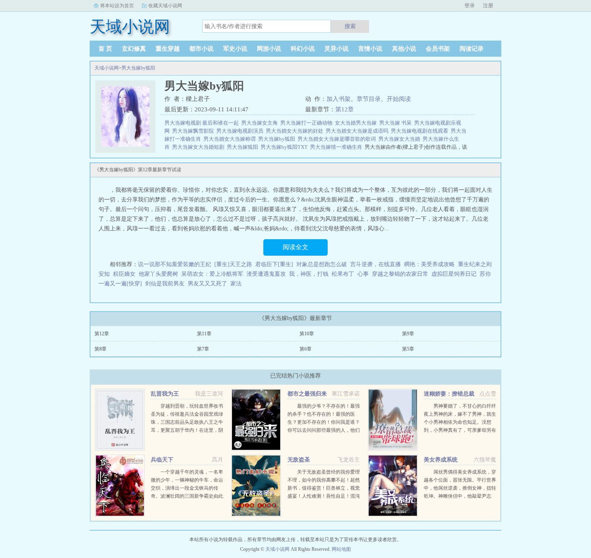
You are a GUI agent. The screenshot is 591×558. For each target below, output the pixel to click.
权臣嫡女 (124, 274)
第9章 (408, 333)
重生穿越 (168, 48)
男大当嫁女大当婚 (400, 139)
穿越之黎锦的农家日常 (400, 274)
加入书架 (338, 99)
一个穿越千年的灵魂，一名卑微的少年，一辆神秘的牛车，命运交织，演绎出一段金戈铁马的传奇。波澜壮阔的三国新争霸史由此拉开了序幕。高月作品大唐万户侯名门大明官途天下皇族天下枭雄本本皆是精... (187, 496)
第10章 (307, 333)
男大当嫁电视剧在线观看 (421, 131)
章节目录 (369, 99)
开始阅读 (399, 99)
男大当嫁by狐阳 (138, 68)
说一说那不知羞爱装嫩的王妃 (174, 264)
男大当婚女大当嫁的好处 (296, 131)
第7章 (203, 349)
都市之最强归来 (307, 394)
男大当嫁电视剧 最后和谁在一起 (202, 123)
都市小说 (201, 48)
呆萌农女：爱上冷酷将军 (212, 274)
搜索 (350, 26)
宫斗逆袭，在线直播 (375, 264)
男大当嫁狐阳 (244, 147)
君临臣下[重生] (274, 264)
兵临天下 (162, 460)
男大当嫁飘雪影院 (194, 131)
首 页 (105, 48)
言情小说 (370, 48)
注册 (488, 5)
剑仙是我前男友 (165, 284)
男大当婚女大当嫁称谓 (230, 139)
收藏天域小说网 (165, 5)
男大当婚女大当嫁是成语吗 (358, 131)
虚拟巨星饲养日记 (453, 274)
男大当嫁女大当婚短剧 (199, 147)
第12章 (344, 109)
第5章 (408, 349)
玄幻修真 (134, 48)
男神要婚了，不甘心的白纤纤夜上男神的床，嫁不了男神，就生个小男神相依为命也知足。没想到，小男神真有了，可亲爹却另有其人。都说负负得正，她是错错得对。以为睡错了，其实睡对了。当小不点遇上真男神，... (460, 430)
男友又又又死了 (207, 284)
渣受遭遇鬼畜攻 (266, 274)
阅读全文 (295, 247)
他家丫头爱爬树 (158, 274)
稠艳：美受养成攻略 (429, 264)
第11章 (204, 333)
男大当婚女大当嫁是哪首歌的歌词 (338, 139)
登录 (469, 5)
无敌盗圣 (298, 460)
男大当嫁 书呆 (396, 123)
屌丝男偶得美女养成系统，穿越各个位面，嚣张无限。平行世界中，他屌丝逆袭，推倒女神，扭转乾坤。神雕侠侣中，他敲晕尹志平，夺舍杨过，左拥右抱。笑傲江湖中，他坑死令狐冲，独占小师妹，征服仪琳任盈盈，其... (460, 496)
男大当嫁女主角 (260, 123)
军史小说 (235, 48)
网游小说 (269, 48)
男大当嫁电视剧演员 (241, 131)
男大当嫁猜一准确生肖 (337, 147)
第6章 (306, 349)
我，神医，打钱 (308, 274)
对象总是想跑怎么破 (321, 264)
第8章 (100, 349)
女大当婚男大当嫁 (357, 123)
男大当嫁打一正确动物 (307, 123)
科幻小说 (303, 48)
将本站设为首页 (117, 5)
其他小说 (404, 48)
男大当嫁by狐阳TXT (285, 147)
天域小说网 (106, 68)
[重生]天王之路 (233, 264)
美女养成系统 (441, 460)
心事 (363, 274)
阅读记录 (472, 48)
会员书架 (438, 48)
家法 (236, 284)
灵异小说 (336, 48)
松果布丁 (343, 274)
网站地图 (341, 549)
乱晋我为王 (165, 394)
